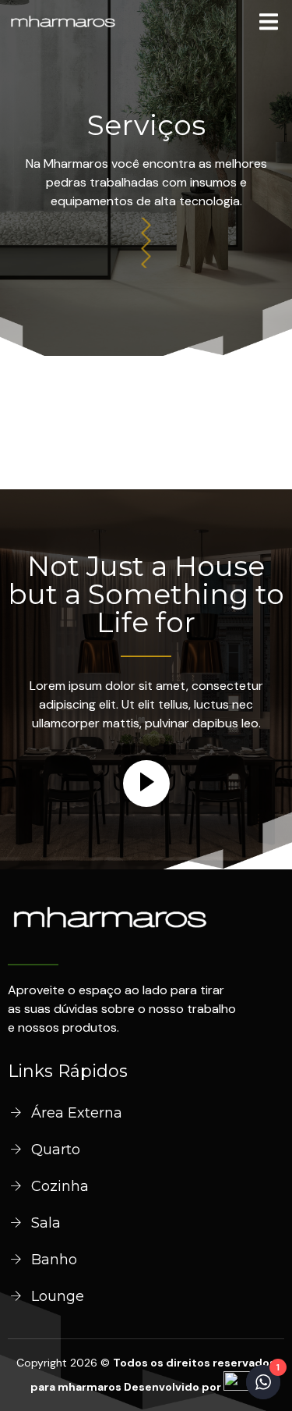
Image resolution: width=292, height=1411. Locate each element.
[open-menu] (268, 24)
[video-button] (146, 783)
